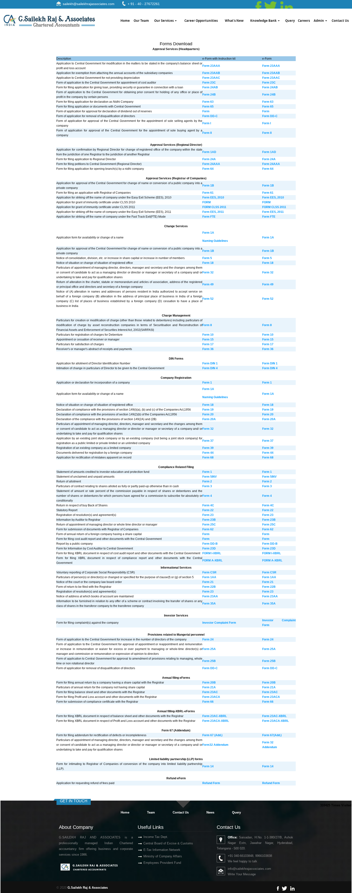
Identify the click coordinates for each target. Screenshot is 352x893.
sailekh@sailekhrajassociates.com (88, 4)
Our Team (141, 20)
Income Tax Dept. (155, 837)
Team (151, 812)
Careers (304, 20)
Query (290, 20)
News (210, 812)
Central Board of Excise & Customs (168, 843)
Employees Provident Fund (162, 863)
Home (125, 20)
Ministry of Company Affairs (162, 856)
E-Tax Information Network (161, 850)
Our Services (164, 20)
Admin (319, 20)
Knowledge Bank (263, 20)
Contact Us (340, 20)
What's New (234, 20)
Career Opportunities (201, 20)
